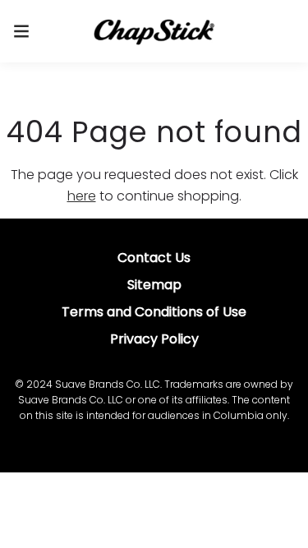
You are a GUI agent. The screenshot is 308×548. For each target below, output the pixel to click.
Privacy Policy (154, 338)
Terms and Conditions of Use (154, 311)
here (81, 196)
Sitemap (154, 284)
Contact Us (154, 257)
